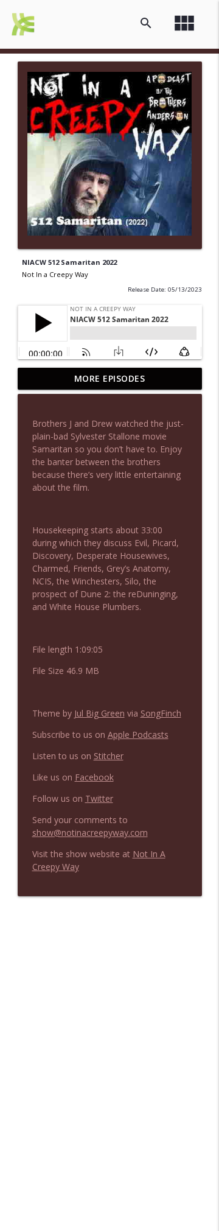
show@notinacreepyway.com (90, 832)
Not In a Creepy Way (55, 274)
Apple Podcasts (138, 734)
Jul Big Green (99, 713)
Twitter (99, 798)
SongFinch (161, 713)
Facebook (94, 777)
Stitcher (108, 756)
